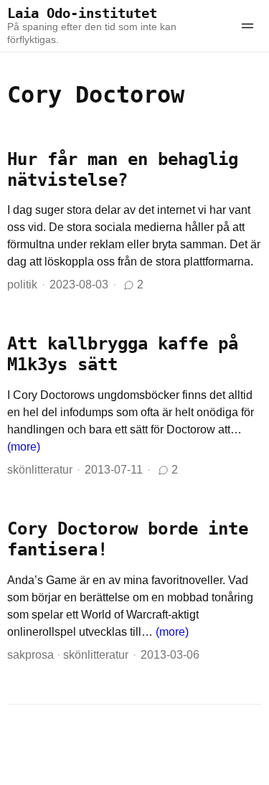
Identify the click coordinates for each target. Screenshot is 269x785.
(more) (23, 447)
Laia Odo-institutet (82, 13)
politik (22, 284)
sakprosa (30, 655)
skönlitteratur (39, 470)
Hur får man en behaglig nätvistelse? (122, 169)
